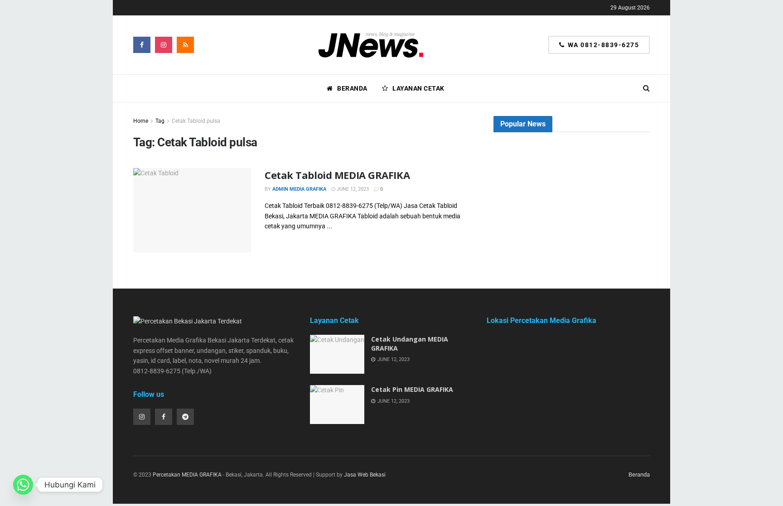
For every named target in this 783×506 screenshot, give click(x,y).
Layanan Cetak (418, 88)
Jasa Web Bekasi (365, 475)
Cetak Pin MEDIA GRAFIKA (412, 389)
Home (140, 121)
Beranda (352, 88)
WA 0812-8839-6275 (602, 44)
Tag (159, 121)
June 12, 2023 (352, 189)
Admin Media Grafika (299, 189)
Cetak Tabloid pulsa (196, 121)
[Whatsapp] (23, 485)
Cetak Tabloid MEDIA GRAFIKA (337, 175)
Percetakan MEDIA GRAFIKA (187, 475)
